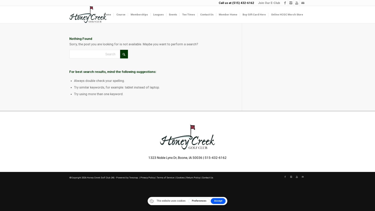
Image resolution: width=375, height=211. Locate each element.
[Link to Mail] (303, 3)
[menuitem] (268, 3)
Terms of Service (165, 177)
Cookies (180, 177)
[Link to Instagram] (291, 3)
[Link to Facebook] (285, 3)
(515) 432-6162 (243, 3)
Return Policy (193, 177)
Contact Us (207, 177)
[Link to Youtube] (297, 3)
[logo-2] (88, 14)
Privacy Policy (147, 177)
